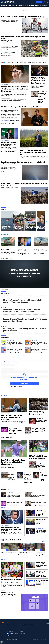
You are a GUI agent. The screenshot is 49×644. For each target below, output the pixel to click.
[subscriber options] (44, 2)
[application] (35, 25)
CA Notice (9, 635)
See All (24, 356)
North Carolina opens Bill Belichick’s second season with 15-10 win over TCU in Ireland (38, 456)
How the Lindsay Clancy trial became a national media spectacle (11, 417)
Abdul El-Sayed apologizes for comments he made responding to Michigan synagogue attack (42, 97)
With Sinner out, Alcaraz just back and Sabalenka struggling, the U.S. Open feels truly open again (28, 478)
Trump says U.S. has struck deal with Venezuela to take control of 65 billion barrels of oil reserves (41, 574)
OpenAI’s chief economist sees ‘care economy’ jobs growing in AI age (8, 144)
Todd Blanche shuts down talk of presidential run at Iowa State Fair (25, 553)
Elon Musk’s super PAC (13, 62)
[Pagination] (42, 541)
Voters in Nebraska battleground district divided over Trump (8, 553)
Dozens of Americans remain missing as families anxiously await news (10, 54)
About (8, 622)
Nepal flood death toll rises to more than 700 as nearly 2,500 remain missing (23, 37)
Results (40, 62)
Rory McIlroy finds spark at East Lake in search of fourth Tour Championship (13, 462)
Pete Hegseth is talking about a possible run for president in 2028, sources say (11, 529)
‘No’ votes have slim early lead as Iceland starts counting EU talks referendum (42, 582)
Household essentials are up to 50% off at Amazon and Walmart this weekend (39, 343)
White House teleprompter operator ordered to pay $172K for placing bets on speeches (42, 513)
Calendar (45, 62)
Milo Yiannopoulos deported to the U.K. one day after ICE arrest (21, 107)
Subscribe (21, 629)
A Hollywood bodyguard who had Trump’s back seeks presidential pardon (41, 532)
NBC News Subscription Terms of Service (27, 624)
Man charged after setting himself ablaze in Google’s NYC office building (39, 429)
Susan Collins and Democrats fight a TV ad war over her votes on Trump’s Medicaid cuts (14, 89)
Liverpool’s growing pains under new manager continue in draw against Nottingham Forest (41, 466)
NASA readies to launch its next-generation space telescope (23, 16)
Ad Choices (9, 629)
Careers (8, 627)
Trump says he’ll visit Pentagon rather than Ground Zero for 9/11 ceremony (41, 521)
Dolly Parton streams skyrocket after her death (41, 420)
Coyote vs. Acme (38, 249)
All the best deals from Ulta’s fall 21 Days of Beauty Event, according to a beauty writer (39, 351)
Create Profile (24, 383)
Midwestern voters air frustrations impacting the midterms (41, 554)
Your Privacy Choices (13, 633)
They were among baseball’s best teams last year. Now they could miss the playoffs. (44, 476)
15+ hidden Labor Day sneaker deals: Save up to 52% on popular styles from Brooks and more (15, 343)
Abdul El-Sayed (23, 62)
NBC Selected (22, 633)
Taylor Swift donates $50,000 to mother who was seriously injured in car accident (15, 431)
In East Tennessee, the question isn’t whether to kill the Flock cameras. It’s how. (14, 99)
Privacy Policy (10, 631)
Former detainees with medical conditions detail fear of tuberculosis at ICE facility (10, 122)
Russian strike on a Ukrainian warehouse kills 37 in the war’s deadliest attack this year (24, 184)
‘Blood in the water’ (23, 249)
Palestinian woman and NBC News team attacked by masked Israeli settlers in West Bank (23, 163)
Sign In (21, 386)
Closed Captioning (23, 627)
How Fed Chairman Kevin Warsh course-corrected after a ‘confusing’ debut (33, 152)
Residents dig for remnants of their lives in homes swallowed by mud (9, 47)
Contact (8, 624)
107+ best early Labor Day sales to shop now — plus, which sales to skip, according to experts (14, 351)
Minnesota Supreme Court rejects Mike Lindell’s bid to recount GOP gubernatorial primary (39, 79)
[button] (35, 25)
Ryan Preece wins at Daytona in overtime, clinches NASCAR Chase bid (12, 478)
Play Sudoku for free (7, 592)
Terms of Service (23, 622)
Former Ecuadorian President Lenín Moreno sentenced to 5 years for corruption (41, 564)
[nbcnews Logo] (3, 622)
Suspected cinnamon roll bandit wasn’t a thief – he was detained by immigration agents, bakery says (10, 116)
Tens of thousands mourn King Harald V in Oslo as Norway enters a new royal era (12, 579)
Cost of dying (5, 249)
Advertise (21, 631)
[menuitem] (17, 2)
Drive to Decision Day (32, 62)
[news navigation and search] (47, 2)
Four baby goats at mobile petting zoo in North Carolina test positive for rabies (25, 329)
